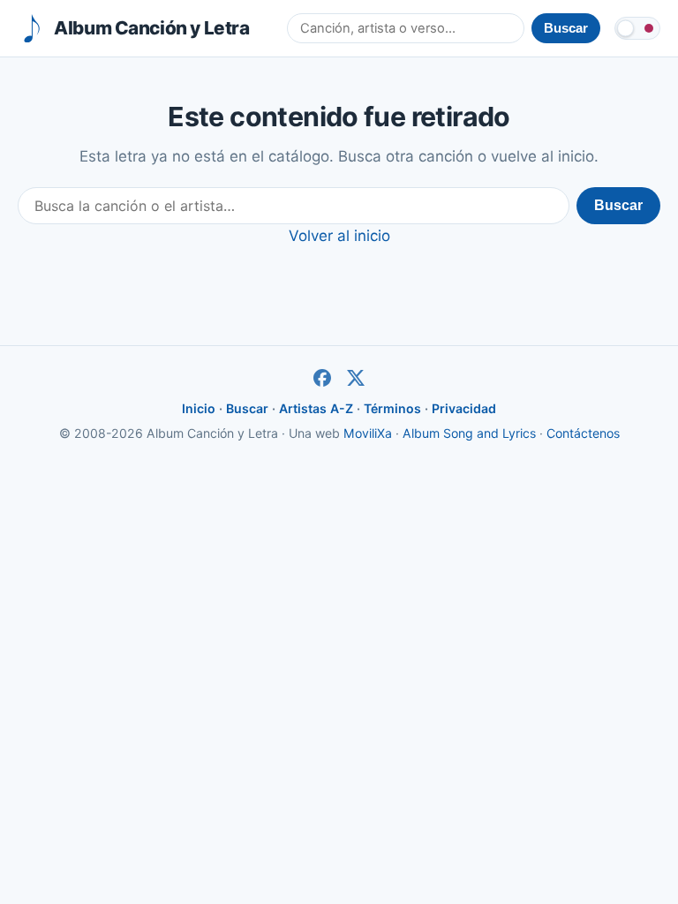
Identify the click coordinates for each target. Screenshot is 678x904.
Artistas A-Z (316, 408)
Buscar (618, 205)
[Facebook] (322, 378)
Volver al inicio (339, 236)
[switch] (637, 28)
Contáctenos (583, 433)
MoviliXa (367, 433)
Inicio (198, 408)
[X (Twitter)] (356, 378)
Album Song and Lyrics (469, 433)
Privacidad (464, 408)
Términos (392, 408)
